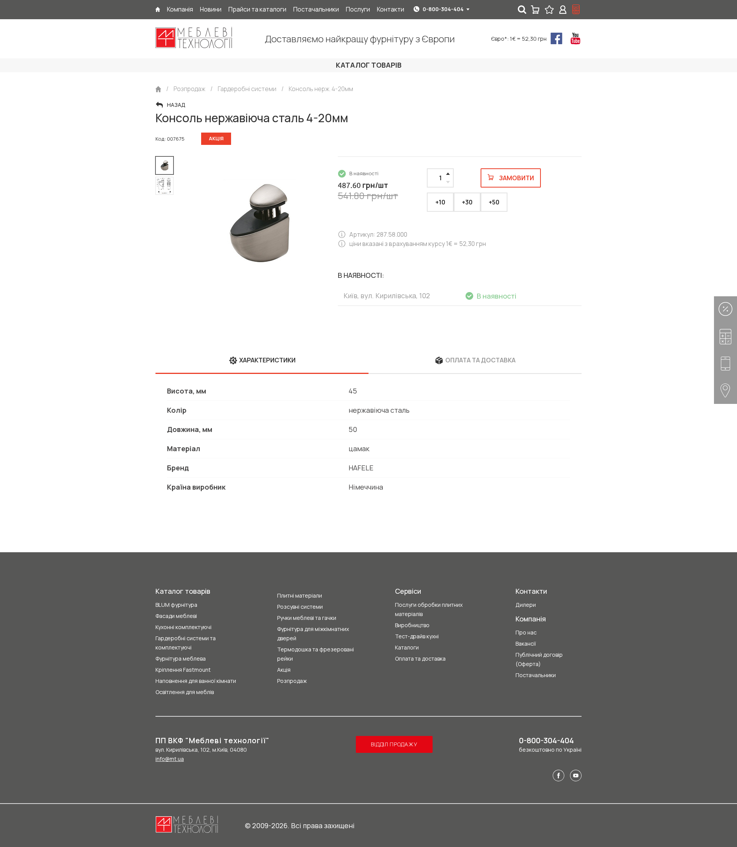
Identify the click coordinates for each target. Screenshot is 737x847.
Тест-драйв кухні (417, 636)
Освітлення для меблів (184, 692)
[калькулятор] (576, 9)
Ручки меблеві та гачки (306, 617)
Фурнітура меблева (180, 658)
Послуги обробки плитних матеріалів (429, 609)
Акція (284, 669)
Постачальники (536, 675)
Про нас (526, 632)
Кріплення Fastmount (183, 669)
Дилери (526, 604)
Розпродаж (292, 680)
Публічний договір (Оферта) (539, 659)
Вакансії (526, 643)
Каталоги (407, 647)
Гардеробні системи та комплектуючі (185, 642)
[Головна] (157, 9)
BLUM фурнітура (176, 604)
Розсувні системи (300, 606)
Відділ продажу (394, 744)
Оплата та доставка (420, 658)
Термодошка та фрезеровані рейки (315, 654)
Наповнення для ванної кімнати (195, 680)
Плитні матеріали (299, 595)
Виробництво (412, 625)
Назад (176, 105)
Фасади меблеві (176, 615)
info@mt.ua (169, 758)
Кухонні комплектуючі (183, 627)
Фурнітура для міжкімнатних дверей (313, 633)
